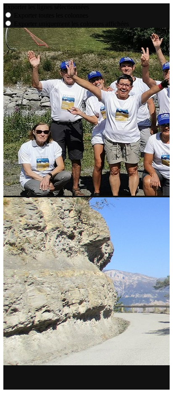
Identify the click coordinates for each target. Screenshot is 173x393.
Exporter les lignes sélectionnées (46, 6)
